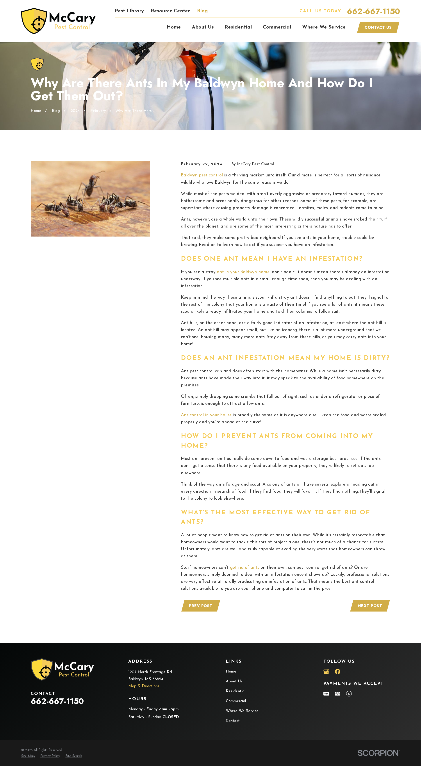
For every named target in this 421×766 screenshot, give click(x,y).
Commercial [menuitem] (277, 27)
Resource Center (170, 11)
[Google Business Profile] (326, 671)
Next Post (370, 606)
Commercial (236, 701)
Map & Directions (143, 686)
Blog (202, 11)
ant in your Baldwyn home (243, 272)
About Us (234, 681)
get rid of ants (244, 567)
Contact (233, 721)
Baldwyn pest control (202, 175)
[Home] (58, 21)
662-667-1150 (373, 11)
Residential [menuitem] (238, 27)
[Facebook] (337, 671)
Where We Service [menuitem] (324, 27)
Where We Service (242, 711)
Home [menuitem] (174, 27)
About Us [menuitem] (203, 27)
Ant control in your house (206, 415)
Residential (235, 691)
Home (231, 672)
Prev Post (200, 606)
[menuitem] (28, 756)
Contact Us (378, 27)
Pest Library (129, 11)
